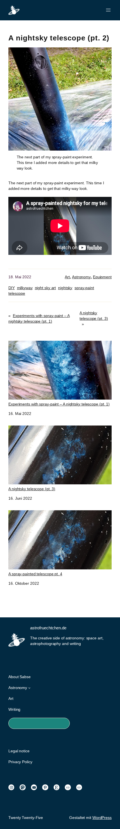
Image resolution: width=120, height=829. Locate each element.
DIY (11, 288)
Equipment (102, 277)
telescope (16, 293)
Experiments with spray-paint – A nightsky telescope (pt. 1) (59, 404)
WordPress (102, 817)
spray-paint (84, 288)
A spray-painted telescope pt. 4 (35, 574)
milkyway (25, 288)
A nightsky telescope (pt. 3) (31, 489)
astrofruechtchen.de (48, 628)
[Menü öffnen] (108, 10)
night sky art (45, 288)
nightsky (65, 288)
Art (67, 277)
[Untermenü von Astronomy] (29, 688)
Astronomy (81, 277)
